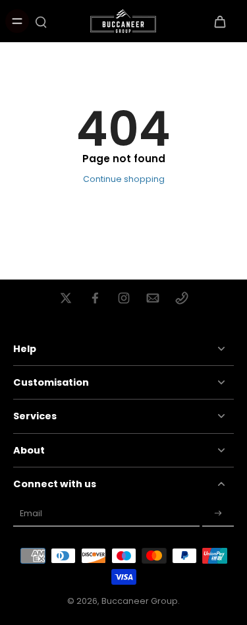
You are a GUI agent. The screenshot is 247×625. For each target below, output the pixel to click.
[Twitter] (65, 297)
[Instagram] (123, 297)
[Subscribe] (218, 513)
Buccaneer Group (139, 601)
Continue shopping (124, 179)
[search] (40, 21)
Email (31, 513)
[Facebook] (94, 297)
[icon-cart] (219, 21)
